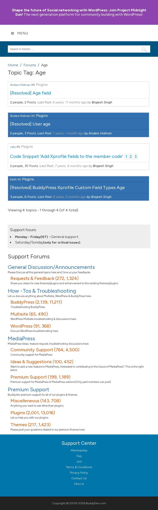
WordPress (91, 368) (30, 326)
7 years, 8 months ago (71, 166)
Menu (22, 33)
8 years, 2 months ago (69, 197)
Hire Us (79, 484)
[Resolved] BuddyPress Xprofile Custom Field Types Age (67, 187)
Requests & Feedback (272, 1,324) (44, 278)
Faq (79, 456)
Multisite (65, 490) (29, 314)
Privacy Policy (79, 473)
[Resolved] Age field (30, 93)
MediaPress (21, 338)
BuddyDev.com (96, 503)
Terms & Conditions (79, 467)
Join (79, 461)
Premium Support (28, 389)
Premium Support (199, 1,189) (40, 377)
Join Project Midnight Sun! (79, 12)
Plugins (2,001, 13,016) (32, 412)
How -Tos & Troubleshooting (42, 291)
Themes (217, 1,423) (30, 424)
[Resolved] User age (30, 124)
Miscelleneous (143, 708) (35, 401)
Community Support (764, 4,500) (44, 350)
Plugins (42, 84)
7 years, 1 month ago (68, 133)
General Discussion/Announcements (51, 267)
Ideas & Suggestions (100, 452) (41, 361)
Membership (79, 450)
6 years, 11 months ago (70, 102)
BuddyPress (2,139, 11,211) (36, 302)
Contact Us (79, 478)
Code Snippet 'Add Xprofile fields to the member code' (66, 156)
